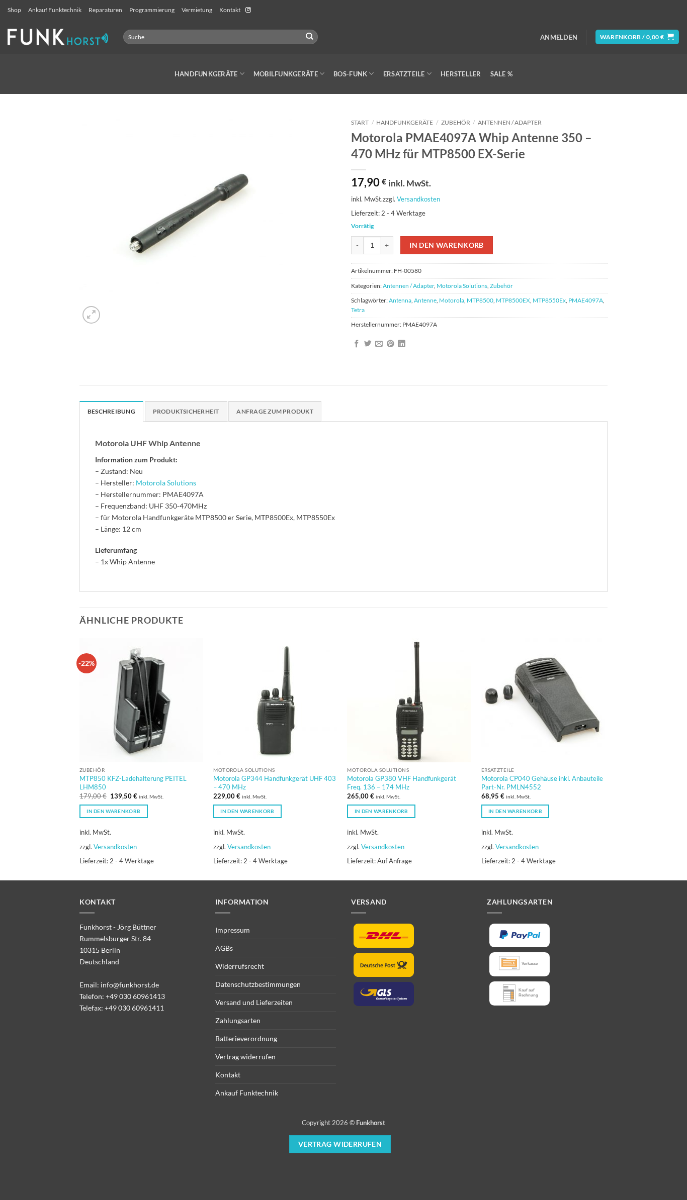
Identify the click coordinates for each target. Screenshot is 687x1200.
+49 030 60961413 (135, 996)
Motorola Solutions (462, 285)
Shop (14, 10)
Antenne (425, 300)
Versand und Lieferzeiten (254, 1002)
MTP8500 (480, 300)
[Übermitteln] (309, 37)
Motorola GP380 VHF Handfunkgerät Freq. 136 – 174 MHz (401, 782)
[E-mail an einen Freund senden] (379, 344)
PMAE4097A (585, 300)
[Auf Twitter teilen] (368, 344)
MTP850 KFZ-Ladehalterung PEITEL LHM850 (133, 782)
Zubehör (455, 122)
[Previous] (80, 758)
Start (360, 122)
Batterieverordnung (246, 1038)
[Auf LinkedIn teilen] (401, 344)
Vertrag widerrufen (245, 1056)
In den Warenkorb (446, 245)
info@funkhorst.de (130, 984)
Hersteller (461, 74)
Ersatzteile (404, 74)
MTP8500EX (513, 300)
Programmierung (152, 10)
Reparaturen (105, 10)
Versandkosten (418, 199)
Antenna (400, 300)
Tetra (358, 310)
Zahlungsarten (238, 1020)
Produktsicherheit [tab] (186, 411)
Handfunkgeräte (206, 74)
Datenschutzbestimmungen (258, 984)
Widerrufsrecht (239, 966)
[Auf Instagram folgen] (248, 10)
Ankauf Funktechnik (54, 10)
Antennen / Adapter (510, 122)
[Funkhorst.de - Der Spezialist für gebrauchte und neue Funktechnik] (58, 37)
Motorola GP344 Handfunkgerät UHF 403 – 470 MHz (274, 782)
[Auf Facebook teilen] (357, 344)
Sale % (501, 74)
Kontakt (229, 10)
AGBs (224, 948)
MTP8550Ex (549, 300)
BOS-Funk (350, 74)
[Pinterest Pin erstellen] (390, 344)
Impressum (232, 930)
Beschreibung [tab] (111, 411)
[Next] (604, 758)
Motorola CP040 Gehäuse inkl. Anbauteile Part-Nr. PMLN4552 (542, 782)
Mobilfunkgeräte (285, 74)
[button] (558, 37)
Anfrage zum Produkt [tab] (274, 411)
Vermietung (197, 10)
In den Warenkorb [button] (113, 811)
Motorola (451, 300)
